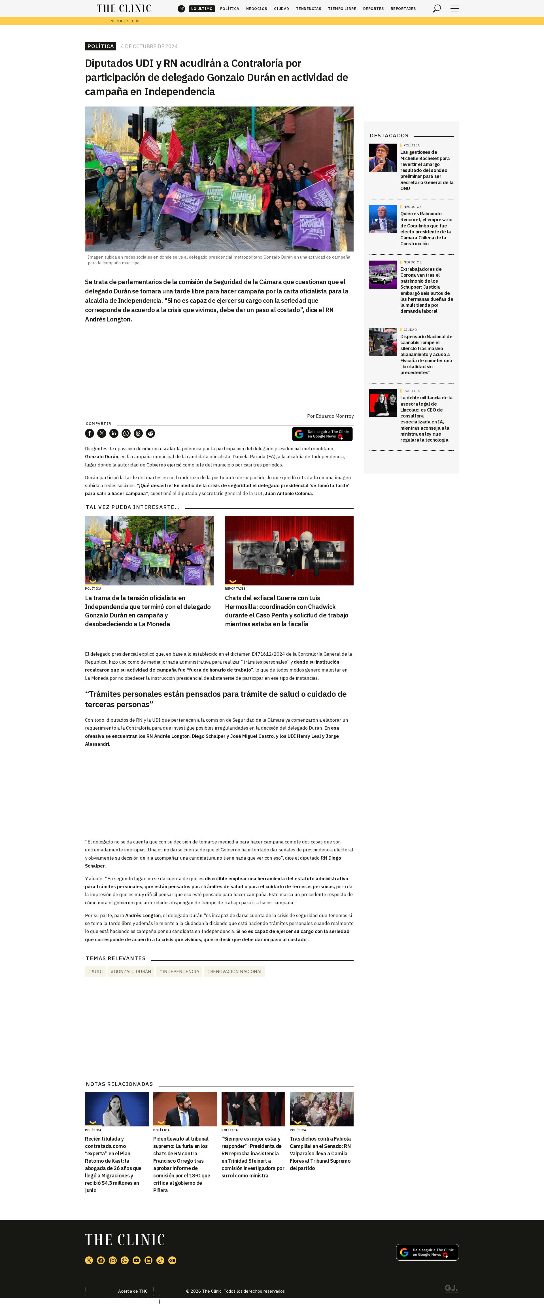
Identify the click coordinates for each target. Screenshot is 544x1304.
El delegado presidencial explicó (119, 654)
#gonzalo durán (130, 971)
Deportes (373, 8)
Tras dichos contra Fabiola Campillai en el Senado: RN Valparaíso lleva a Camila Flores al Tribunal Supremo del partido (320, 1153)
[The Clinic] (124, 8)
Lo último (202, 8)
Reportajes (403, 8)
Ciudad (281, 8)
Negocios (256, 8)
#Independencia (179, 971)
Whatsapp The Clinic (125, 1260)
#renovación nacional (234, 971)
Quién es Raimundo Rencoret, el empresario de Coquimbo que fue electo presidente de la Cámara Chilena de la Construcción (426, 228)
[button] (89, 433)
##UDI (95, 971)
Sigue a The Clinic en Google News (322, 434)
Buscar (437, 8)
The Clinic (181, 8)
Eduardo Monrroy (335, 416)
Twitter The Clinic (89, 1260)
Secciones (454, 8)
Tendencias (308, 8)
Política (229, 8)
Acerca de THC (133, 1291)
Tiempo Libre (342, 8)
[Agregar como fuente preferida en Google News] (427, 1259)
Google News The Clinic (172, 1260)
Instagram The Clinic (113, 1260)
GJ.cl (451, 1290)
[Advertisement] (219, 792)
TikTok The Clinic (160, 1260)
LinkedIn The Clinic (148, 1260)
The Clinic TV (137, 1260)
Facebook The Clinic (101, 1260)
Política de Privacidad (133, 1299)
